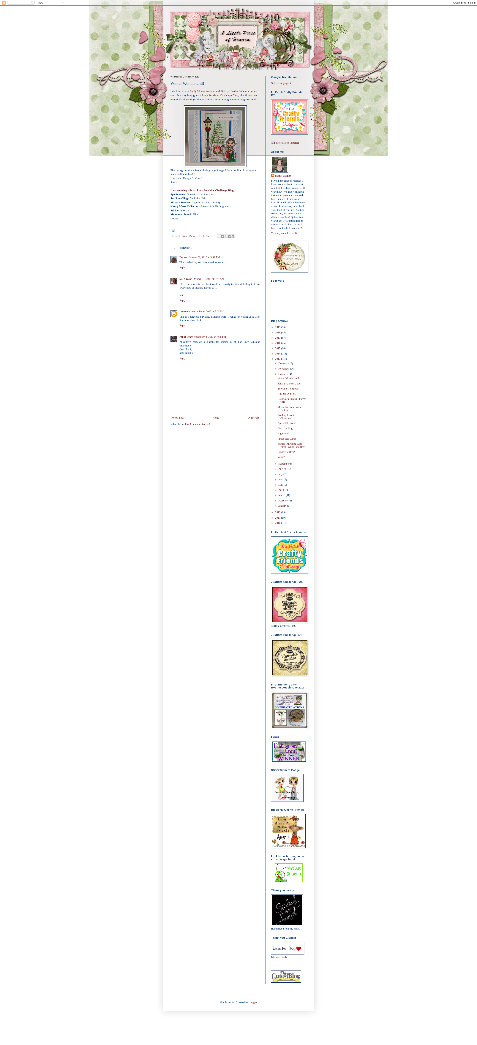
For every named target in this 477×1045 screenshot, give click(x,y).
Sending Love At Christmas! (287, 417)
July (280, 474)
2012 (278, 512)
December (284, 363)
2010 (278, 523)
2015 (278, 348)
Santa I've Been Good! (289, 383)
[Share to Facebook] (229, 236)
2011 (278, 517)
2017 (278, 337)
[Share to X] (226, 236)
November (284, 368)
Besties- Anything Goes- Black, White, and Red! (291, 445)
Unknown (184, 311)
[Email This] (219, 236)
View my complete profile (285, 233)
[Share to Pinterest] (233, 236)
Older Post (253, 417)
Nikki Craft (186, 336)
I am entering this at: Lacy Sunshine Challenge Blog (202, 190)
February (283, 500)
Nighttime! (283, 433)
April (281, 490)
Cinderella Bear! (286, 452)
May (281, 484)
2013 (278, 358)
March (282, 495)
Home (216, 417)
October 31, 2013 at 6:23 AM (208, 279)
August (282, 469)
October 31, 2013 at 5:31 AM (204, 257)
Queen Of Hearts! (287, 423)
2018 (278, 332)
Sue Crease (185, 279)
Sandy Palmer (189, 236)
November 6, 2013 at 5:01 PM (208, 311)
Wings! (281, 457)
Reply (182, 267)
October (283, 374)
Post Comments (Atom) (197, 424)
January (282, 505)
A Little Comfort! (287, 393)
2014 (278, 353)
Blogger (253, 1002)
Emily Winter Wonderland (205, 91)
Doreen (183, 257)
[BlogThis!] (222, 236)
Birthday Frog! (285, 428)
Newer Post (177, 417)
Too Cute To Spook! (288, 388)
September (284, 463)
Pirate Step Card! (287, 438)
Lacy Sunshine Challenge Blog (220, 95)
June (281, 479)
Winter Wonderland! (288, 378)
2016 (278, 343)
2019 (278, 327)
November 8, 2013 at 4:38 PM (210, 336)
